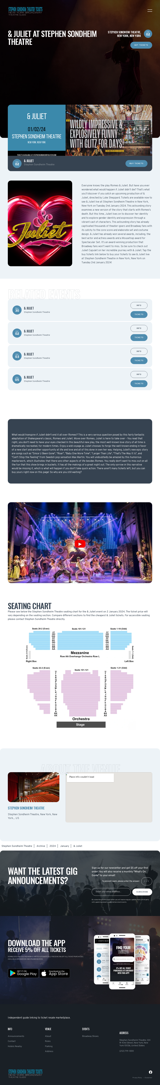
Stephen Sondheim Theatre (17, 846)
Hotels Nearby (15, 1046)
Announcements (16, 1036)
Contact (11, 1041)
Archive (41, 846)
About (48, 1036)
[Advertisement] (80, 70)
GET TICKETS (141, 45)
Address (49, 1051)
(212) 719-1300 (126, 1051)
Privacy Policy (137, 1078)
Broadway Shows (90, 1036)
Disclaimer (148, 1078)
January (64, 846)
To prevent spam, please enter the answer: (121, 881)
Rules (48, 1041)
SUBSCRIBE (142, 892)
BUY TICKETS (136, 163)
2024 (53, 846)
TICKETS (139, 314)
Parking (48, 1046)
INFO (139, 305)
